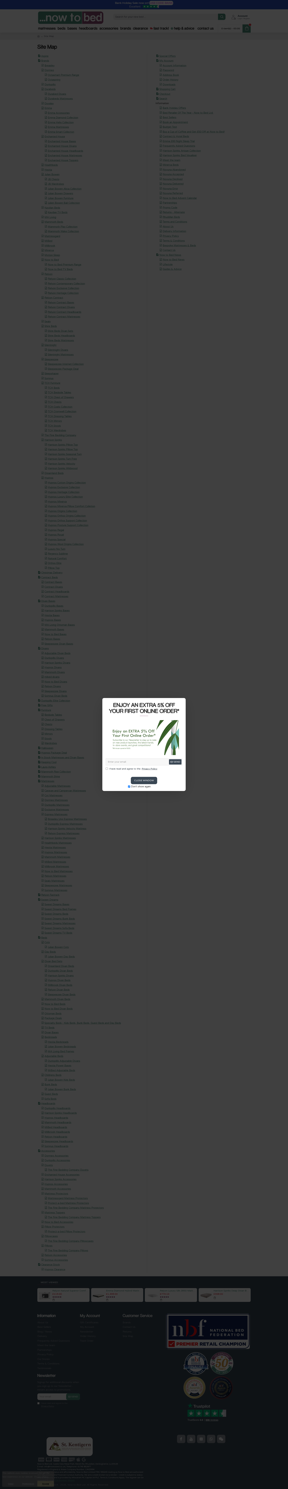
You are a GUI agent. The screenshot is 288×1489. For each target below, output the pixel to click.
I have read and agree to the (133, 768)
